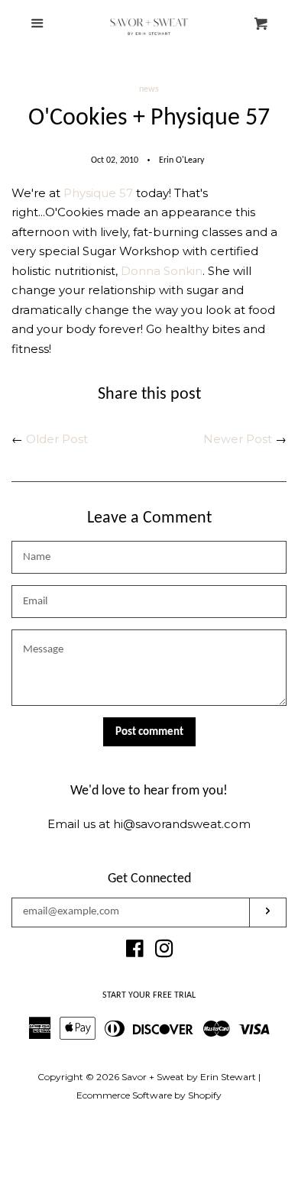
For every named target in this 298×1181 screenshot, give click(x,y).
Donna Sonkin (161, 271)
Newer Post (237, 439)
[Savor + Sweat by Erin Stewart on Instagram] (164, 951)
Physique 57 (98, 193)
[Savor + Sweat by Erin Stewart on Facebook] (134, 951)
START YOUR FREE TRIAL (149, 995)
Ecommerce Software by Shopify (149, 1095)
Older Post (57, 439)
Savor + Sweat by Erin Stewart (188, 1076)
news (149, 89)
